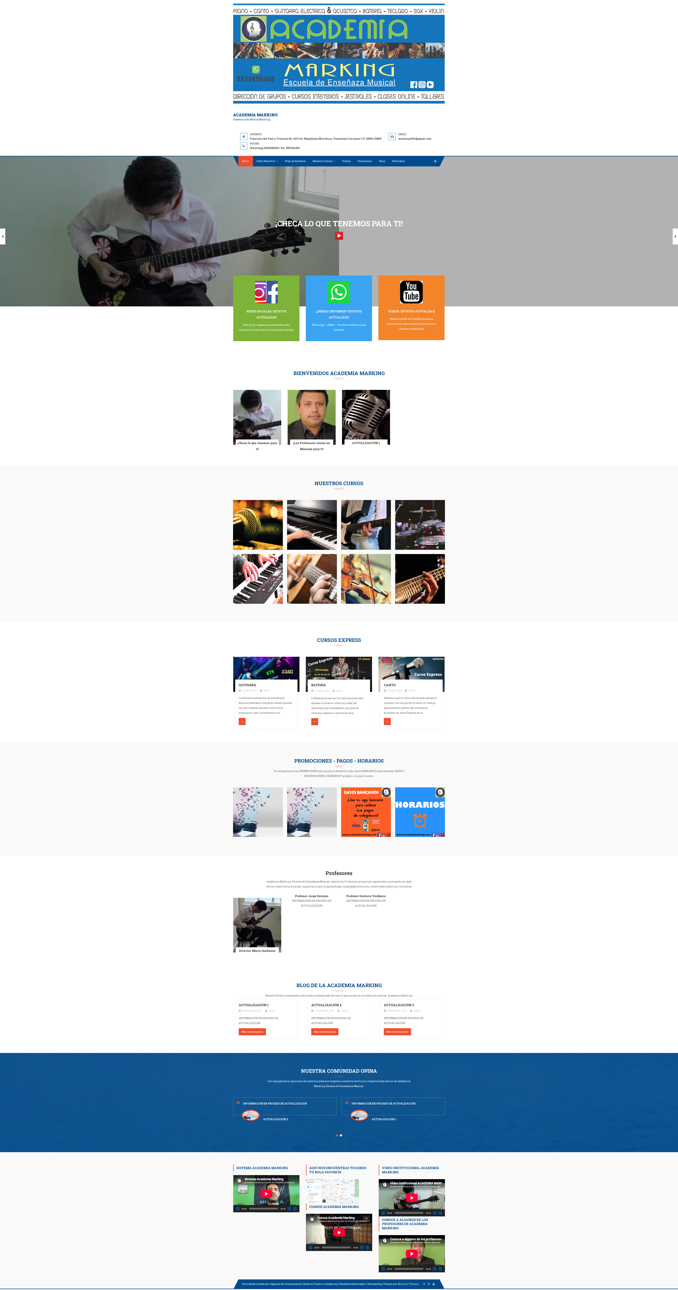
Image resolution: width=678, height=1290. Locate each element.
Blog (382, 161)
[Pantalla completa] (295, 1208)
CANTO (390, 685)
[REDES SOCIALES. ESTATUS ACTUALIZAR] (266, 292)
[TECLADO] (258, 578)
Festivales (398, 161)
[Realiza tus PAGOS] (366, 811)
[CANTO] (258, 524)
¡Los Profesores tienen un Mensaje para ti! (311, 446)
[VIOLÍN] (366, 578)
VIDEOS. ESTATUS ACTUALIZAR (411, 311)
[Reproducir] (238, 1208)
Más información (252, 1031)
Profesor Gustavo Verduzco (366, 896)
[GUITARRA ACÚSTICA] (312, 578)
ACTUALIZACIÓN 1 (366, 443)
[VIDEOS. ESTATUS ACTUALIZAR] (411, 292)
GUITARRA (247, 685)
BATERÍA (318, 685)
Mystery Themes (408, 1284)
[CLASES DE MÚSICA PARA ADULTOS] (258, 811)
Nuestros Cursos (322, 161)
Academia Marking (255, 114)
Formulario (365, 161)
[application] (266, 1193)
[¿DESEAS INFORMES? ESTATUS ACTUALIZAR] (339, 292)
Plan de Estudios (295, 161)
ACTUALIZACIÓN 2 (326, 1005)
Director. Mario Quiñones (257, 951)
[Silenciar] (289, 1208)
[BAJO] (420, 578)
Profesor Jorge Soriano (311, 896)
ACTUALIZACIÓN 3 (399, 1005)
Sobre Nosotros (266, 161)
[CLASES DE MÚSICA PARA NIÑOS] (312, 811)
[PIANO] (312, 524)
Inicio (245, 161)
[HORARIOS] (420, 811)
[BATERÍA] (420, 524)
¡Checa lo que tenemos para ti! (257, 446)
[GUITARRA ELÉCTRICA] (366, 524)
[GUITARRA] (266, 674)
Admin (266, 690)
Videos (346, 161)
